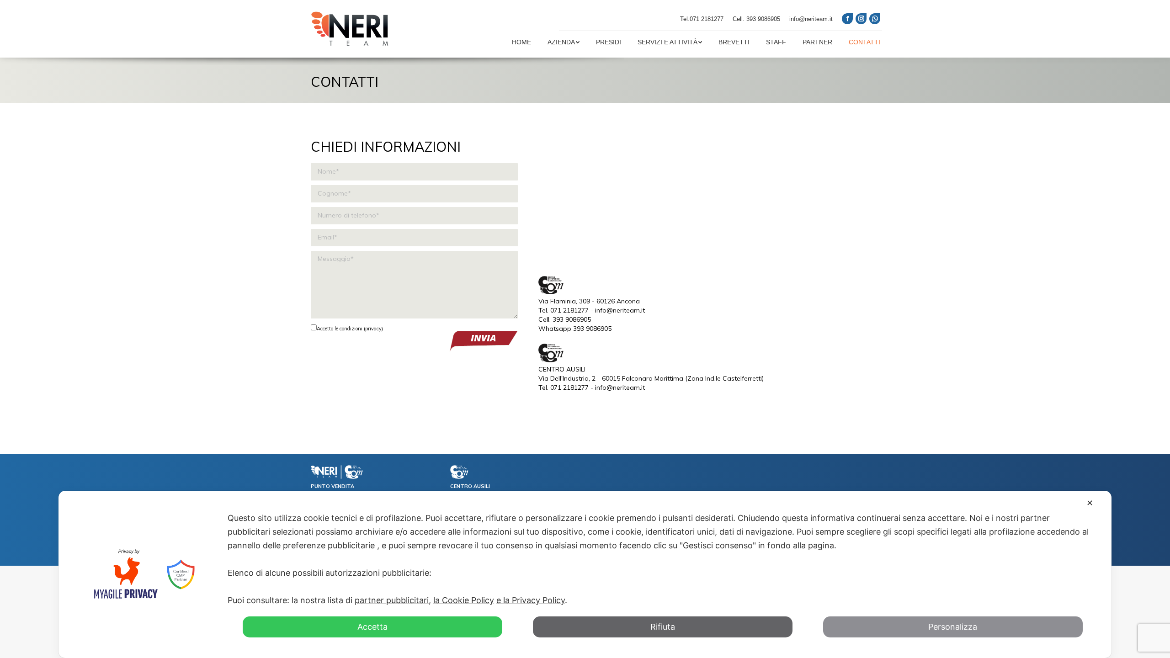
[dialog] (585, 574)
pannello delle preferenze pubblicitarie (301, 545)
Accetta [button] (372, 626)
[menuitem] (521, 42)
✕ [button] (1089, 503)
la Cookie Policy (463, 600)
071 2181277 (706, 19)
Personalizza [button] (952, 626)
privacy (373, 328)
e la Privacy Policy (530, 600)
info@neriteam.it (811, 19)
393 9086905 (763, 19)
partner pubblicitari (392, 600)
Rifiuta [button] (662, 626)
